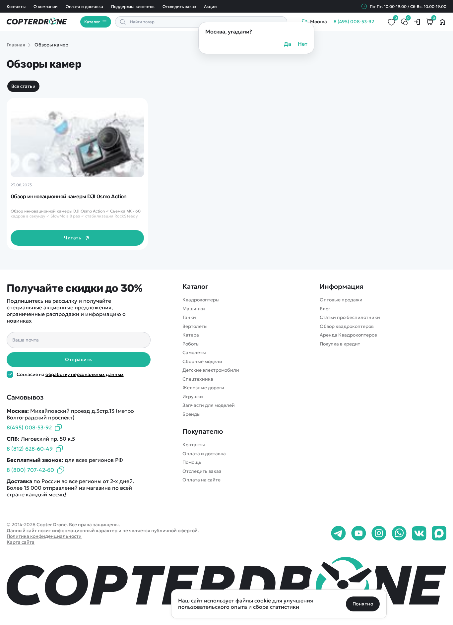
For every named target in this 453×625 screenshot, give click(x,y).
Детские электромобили (210, 370)
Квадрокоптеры (201, 300)
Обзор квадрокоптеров (347, 326)
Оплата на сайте (201, 480)
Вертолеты (195, 326)
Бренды (191, 414)
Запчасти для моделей (208, 405)
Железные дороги (203, 388)
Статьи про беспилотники (350, 317)
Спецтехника (197, 379)
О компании (45, 6)
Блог (325, 309)
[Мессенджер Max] (439, 533)
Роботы (191, 344)
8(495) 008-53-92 (29, 427)
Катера (190, 335)
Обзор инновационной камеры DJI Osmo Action (69, 196)
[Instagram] (378, 533)
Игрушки (192, 397)
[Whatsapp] (399, 533)
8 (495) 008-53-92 (354, 22)
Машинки (193, 309)
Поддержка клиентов (132, 6)
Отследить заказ (179, 6)
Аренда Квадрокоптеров (348, 335)
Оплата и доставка (84, 6)
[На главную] (226, 584)
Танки (189, 317)
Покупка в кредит (340, 344)
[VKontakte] (419, 533)
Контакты (16, 6)
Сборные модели (202, 361)
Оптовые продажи (341, 300)
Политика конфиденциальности (44, 536)
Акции (210, 6)
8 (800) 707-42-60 (30, 470)
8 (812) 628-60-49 (30, 448)
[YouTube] (358, 533)
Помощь (191, 462)
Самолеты (194, 352)
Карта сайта (20, 542)
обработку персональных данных (84, 374)
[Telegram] (338, 533)
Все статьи (23, 86)
